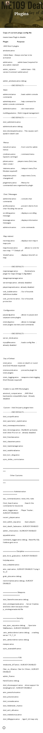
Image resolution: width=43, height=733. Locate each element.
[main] (21, 13)
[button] (2, 3)
